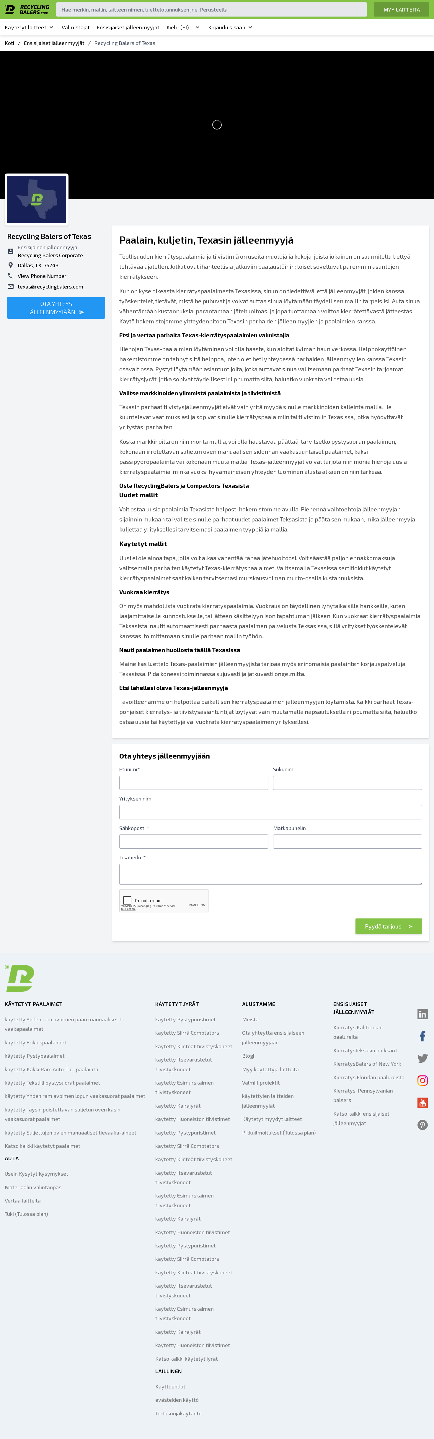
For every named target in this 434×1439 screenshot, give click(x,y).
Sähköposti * (134, 828)
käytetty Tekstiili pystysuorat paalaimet (52, 1082)
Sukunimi (284, 769)
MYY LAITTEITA (402, 9)
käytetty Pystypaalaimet (35, 1055)
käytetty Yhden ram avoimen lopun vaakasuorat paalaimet (75, 1096)
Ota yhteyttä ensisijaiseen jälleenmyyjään (273, 1037)
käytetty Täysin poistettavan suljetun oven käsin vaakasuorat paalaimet (62, 1114)
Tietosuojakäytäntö (178, 1413)
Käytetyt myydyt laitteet (272, 1119)
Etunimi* (129, 769)
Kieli (178, 27)
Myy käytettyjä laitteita (270, 1069)
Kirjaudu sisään (227, 27)
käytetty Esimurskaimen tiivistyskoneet (184, 1087)
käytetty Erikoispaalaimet (35, 1042)
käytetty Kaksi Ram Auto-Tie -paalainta (51, 1069)
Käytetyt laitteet (25, 27)
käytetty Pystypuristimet (185, 1019)
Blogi (248, 1055)
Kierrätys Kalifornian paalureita (358, 1032)
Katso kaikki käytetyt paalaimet (42, 1146)
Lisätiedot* (132, 857)
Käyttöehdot (170, 1386)
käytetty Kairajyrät (178, 1105)
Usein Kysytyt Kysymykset (36, 1173)
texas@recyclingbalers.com (50, 286)
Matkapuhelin (289, 828)
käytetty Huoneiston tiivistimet (192, 1119)
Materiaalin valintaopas (33, 1187)
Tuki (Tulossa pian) (26, 1213)
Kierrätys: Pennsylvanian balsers (363, 1095)
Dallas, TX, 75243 (38, 265)
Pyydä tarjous (384, 926)
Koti (9, 43)
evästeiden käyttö (177, 1399)
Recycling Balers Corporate (50, 255)
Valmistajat (76, 27)
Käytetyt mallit (143, 543)
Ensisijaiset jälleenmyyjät (128, 27)
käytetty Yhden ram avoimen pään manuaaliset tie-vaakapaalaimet (66, 1024)
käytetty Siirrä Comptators (187, 1032)
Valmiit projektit (261, 1082)
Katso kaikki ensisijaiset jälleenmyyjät (361, 1118)
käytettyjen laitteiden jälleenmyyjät (268, 1101)
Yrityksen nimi (136, 798)
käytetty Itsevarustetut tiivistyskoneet (183, 1064)
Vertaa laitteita (23, 1200)
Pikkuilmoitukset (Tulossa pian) (279, 1132)
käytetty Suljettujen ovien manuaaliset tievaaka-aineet (70, 1132)
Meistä (250, 1019)
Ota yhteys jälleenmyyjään (52, 307)
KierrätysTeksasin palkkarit (365, 1050)
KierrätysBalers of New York (367, 1063)
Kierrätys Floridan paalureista (368, 1077)
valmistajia (274, 334)
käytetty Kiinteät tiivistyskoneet (193, 1046)
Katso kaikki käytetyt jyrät (186, 1358)
